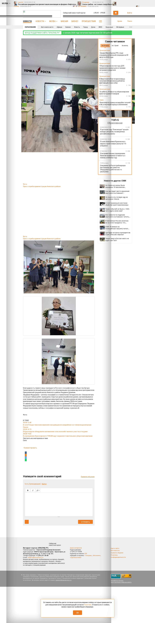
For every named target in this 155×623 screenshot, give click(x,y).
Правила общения (117, 553)
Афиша (59, 27)
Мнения (64, 21)
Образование (30, 27)
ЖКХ (100, 27)
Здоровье (109, 27)
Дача (93, 27)
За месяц (125, 45)
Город (85, 27)
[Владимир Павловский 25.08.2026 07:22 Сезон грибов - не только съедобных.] (124, 2)
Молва (52, 21)
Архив (119, 21)
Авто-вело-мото (47, 27)
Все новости (115, 550)
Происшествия (89, 21)
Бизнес (74, 21)
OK (77, 612)
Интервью (120, 27)
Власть (77, 27)
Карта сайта (115, 548)
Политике (87, 605)
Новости (40, 21)
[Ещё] (131, 27)
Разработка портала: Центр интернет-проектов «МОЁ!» (121, 581)
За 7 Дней (115, 45)
